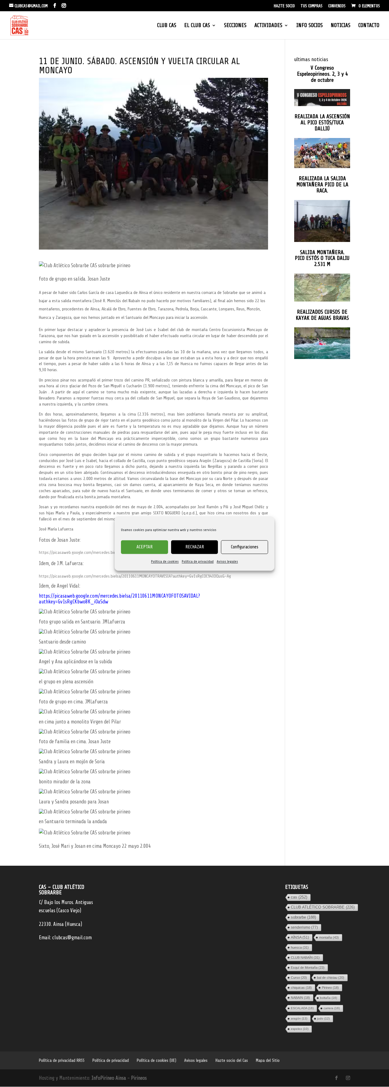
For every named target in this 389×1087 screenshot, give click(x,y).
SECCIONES (235, 25)
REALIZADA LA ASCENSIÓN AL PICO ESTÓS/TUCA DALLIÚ (322, 123)
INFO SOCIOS (309, 25)
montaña (329, 937)
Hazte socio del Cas (231, 1060)
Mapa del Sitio (268, 1060)
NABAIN (300, 997)
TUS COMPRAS (311, 6)
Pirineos (139, 1078)
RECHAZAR (194, 547)
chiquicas (301, 987)
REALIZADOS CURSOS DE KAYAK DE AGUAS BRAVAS (322, 315)
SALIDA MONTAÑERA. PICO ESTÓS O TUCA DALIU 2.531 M (322, 258)
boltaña (328, 997)
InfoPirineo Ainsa (109, 1078)
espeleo (299, 1028)
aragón (299, 1018)
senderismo (304, 927)
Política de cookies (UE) (156, 1060)
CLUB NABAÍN (305, 957)
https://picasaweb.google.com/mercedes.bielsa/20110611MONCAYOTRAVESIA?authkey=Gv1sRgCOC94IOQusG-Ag (135, 576)
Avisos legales (227, 561)
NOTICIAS (340, 25)
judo (323, 1018)
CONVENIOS (337, 6)
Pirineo (330, 987)
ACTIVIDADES (268, 25)
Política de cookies (165, 561)
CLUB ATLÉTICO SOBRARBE (323, 907)
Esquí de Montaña (308, 967)
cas (299, 897)
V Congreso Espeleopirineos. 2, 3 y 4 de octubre (322, 74)
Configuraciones (244, 547)
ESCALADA (302, 1008)
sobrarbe (303, 917)
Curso (299, 977)
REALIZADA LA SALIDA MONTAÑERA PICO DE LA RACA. (322, 185)
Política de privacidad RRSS (61, 1060)
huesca (300, 947)
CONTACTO (368, 25)
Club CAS (166, 25)
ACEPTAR (144, 547)
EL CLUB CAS (197, 25)
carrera (332, 1008)
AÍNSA (300, 937)
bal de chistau (330, 977)
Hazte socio (284, 6)
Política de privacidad (198, 561)
